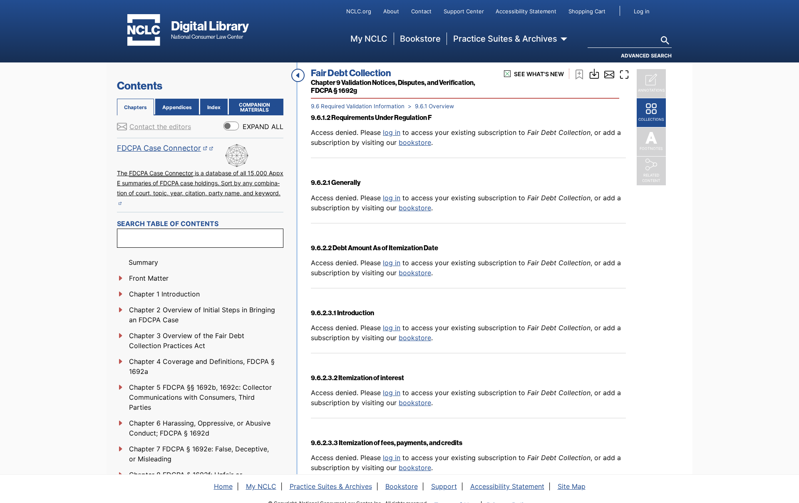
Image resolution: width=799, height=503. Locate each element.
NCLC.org (358, 11)
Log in (642, 11)
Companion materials (259, 107)
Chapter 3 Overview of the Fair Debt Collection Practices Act (186, 340)
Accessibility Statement (526, 11)
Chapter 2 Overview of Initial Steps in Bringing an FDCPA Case (202, 315)
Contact (421, 11)
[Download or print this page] (594, 73)
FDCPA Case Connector (162, 148)
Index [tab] (214, 107)
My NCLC (368, 39)
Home (223, 486)
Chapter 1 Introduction (164, 294)
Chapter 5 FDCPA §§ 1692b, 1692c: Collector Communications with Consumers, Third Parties (200, 397)
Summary (143, 262)
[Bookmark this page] (579, 74)
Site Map (572, 486)
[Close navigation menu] (298, 75)
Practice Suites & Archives (505, 39)
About (391, 11)
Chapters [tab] (135, 107)
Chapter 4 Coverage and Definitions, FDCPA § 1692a (202, 366)
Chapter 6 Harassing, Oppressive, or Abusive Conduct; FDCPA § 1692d (199, 428)
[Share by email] (609, 74)
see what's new (539, 73)
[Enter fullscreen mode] (624, 74)
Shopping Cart (586, 11)
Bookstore (420, 39)
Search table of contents (167, 223)
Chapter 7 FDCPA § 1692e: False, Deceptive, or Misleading (199, 454)
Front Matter (149, 278)
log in (391, 132)
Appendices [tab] (177, 107)
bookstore (415, 142)
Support (444, 486)
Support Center (464, 11)
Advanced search (646, 55)
